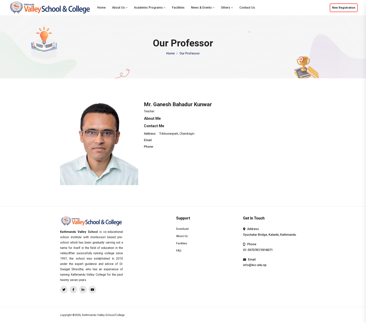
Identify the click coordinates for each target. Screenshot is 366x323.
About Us (118, 7)
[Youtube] (92, 289)
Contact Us (247, 7)
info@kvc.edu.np (254, 265)
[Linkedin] (83, 289)
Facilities (178, 7)
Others (225, 7)
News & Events (201, 7)
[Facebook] (73, 289)
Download (182, 229)
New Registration (343, 7)
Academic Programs (148, 7)
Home (101, 7)
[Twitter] (64, 289)
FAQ (178, 250)
